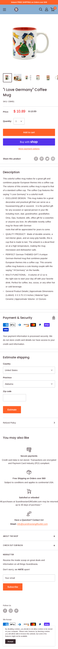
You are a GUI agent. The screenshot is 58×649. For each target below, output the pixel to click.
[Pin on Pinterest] (42, 159)
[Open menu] (4, 9)
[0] (52, 9)
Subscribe (12, 587)
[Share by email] (53, 159)
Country (7, 364)
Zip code (7, 391)
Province (7, 377)
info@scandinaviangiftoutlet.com (32, 524)
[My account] (46, 9)
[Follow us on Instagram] (11, 611)
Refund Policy (9, 422)
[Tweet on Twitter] (47, 159)
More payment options (29, 148)
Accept (10, 641)
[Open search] (40, 9)
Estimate (12, 409)
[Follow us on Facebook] (5, 611)
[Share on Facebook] (36, 159)
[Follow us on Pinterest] (16, 611)
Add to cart (29, 132)
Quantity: (7, 121)
